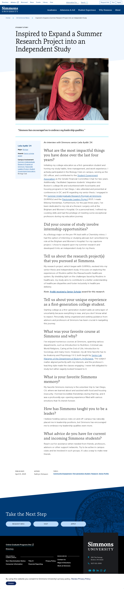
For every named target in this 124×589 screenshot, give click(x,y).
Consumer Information (14, 564)
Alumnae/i (24, 2)
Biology (25, 150)
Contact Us (61, 560)
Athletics (13, 2)
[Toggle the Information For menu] (72, 2)
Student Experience (87, 10)
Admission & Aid (67, 10)
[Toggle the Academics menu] (52, 12)
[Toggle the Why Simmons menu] (105, 12)
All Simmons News (22, 18)
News (32, 2)
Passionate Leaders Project (75, 199)
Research (94, 474)
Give (51, 2)
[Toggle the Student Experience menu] (87, 12)
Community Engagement (62, 474)
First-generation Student (81, 474)
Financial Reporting (35, 564)
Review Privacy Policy (80, 579)
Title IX (31, 561)
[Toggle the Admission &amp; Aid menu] (67, 12)
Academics (52, 10)
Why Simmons (105, 10)
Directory (5, 2)
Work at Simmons (63, 566)
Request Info (105, 2)
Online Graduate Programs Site (18, 545)
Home (8, 18)
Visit (113, 2)
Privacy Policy (51, 561)
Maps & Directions (64, 563)
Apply (119, 2)
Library (45, 2)
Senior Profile (104, 474)
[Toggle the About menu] (117, 12)
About (118, 10)
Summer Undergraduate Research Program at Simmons (26, 164)
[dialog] (62, 581)
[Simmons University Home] (10, 12)
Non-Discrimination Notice (15, 561)
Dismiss (11, 583)
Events (38, 2)
